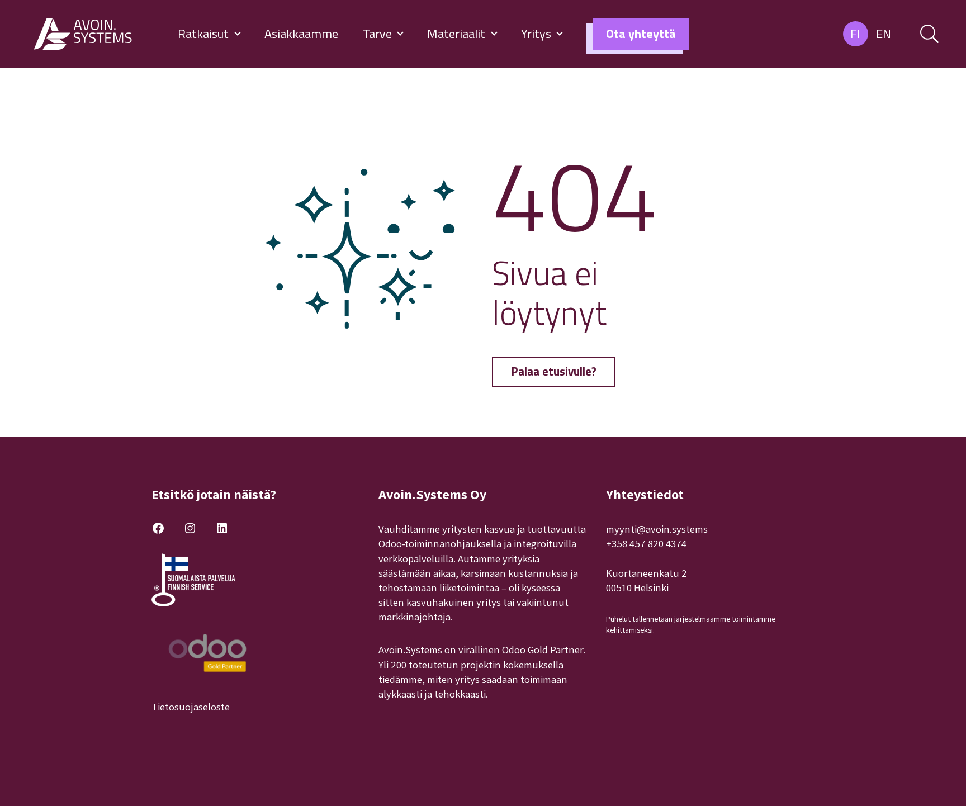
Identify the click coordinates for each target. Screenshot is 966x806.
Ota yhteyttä (641, 33)
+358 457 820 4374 (646, 543)
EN (883, 33)
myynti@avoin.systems (657, 528)
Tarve (379, 33)
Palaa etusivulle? (553, 371)
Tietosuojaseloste (190, 706)
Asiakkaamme (301, 33)
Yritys (537, 33)
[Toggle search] (929, 33)
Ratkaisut (204, 33)
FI (855, 33)
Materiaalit (457, 33)
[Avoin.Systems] (85, 33)
